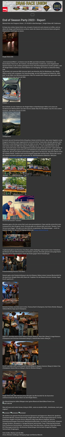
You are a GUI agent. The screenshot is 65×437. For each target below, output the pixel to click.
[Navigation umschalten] (32, 15)
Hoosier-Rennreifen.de (41, 230)
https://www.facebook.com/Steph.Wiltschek (23, 157)
